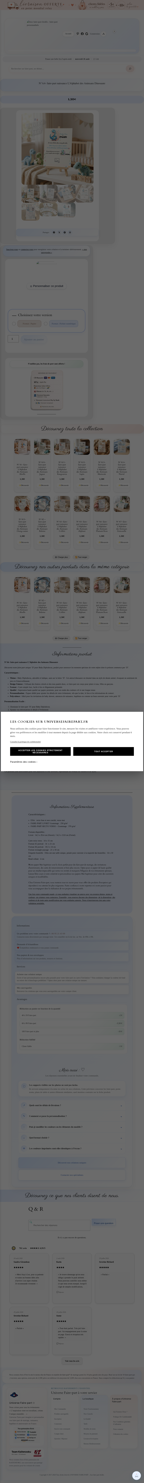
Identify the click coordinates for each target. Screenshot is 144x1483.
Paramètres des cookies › (23, 762)
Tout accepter (103, 751)
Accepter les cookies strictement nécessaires (40, 751)
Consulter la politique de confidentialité (25, 742)
